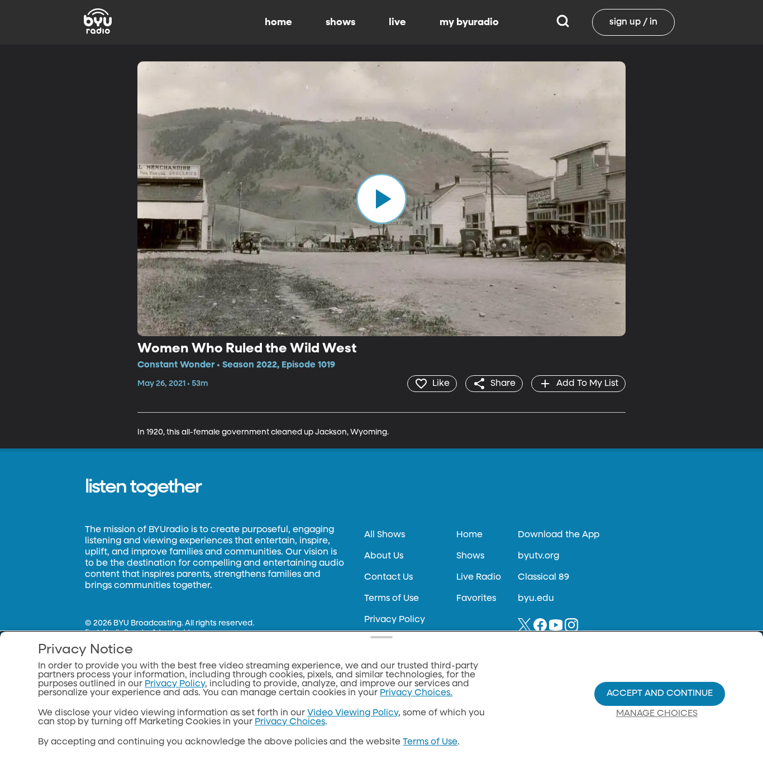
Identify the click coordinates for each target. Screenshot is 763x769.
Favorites (476, 598)
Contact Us (388, 577)
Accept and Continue (660, 693)
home (278, 22)
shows (340, 22)
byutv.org (538, 556)
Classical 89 (543, 577)
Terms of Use (391, 598)
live (397, 22)
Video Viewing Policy (352, 713)
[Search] (562, 22)
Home (469, 535)
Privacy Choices (290, 722)
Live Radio (478, 577)
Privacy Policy (394, 619)
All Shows (384, 535)
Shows (470, 556)
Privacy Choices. (416, 693)
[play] (381, 199)
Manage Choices (657, 713)
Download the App (558, 535)
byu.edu (536, 598)
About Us (383, 556)
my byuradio (469, 22)
